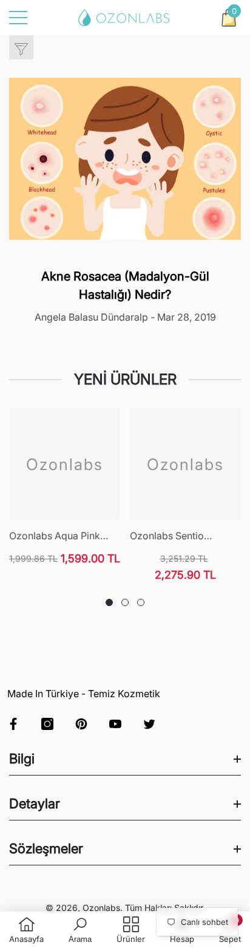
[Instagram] (47, 724)
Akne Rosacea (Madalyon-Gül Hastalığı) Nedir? (125, 285)
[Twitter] (149, 724)
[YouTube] (115, 724)
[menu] (18, 18)
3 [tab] (140, 602)
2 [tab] (125, 602)
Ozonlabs (101, 907)
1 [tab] (109, 602)
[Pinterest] (81, 724)
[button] (229, 18)
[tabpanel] (64, 486)
